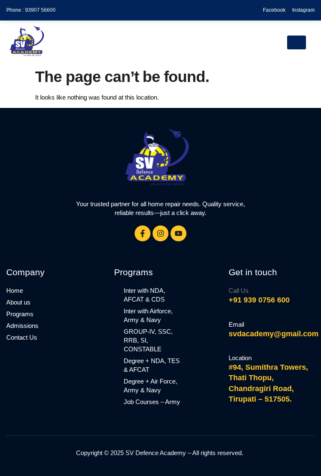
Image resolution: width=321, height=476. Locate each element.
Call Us (239, 290)
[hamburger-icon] (296, 42)
